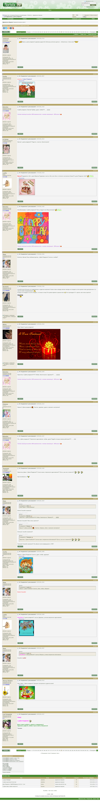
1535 (95, 549)
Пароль (74, 16)
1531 (95, 401)
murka (5, 76)
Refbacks (5, 770)
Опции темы (83, 34)
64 (37, 32)
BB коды (4, 763)
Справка (25, 18)
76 (59, 32)
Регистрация (10, 18)
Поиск (50, 10)
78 (63, 32)
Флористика (89, 798)
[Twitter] (6, 28)
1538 (95, 646)
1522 (95, 74)
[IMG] (4, 765)
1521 (95, 36)
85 (76, 32)
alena (4, 324)
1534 (95, 498)
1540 (95, 712)
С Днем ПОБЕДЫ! (7, 779)
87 (80, 32)
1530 (95, 369)
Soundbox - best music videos (50, 790)
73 (53, 32)
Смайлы (4, 764)
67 (42, 32)
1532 (95, 434)
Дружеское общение (37, 15)
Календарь (57, 18)
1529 (95, 322)
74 (55, 32)
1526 (95, 204)
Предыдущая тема (46, 753)
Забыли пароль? (94, 15)
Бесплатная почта (89, 1)
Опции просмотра (92, 34)
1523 (95, 104)
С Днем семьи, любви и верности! (10, 786)
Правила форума (6, 772)
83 (72, 32)
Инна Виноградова (21, 209)
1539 (95, 678)
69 (46, 32)
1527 (95, 252)
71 (50, 32)
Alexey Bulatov (8, 681)
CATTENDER (7, 714)
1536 (95, 580)
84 (74, 32)
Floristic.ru (30, 15)
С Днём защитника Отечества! (9, 782)
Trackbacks (5, 767)
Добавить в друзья (7, 55)
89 (83, 32)
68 (44, 32)
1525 (95, 170)
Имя (73, 15)
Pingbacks (5, 769)
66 (40, 32)
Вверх (98, 798)
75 (57, 32)
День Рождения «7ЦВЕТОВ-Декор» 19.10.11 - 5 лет (14, 784)
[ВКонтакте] (4, 28)
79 (65, 32)
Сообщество (39, 18)
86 (78, 32)
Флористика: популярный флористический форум (15, 15)
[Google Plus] (13, 28)
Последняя (93, 32)
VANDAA (6, 39)
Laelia (5, 173)
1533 (95, 466)
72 (51, 32)
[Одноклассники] (8, 28)
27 (33, 32)
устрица (5, 139)
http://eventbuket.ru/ (22, 476)
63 (35, 32)
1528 (95, 284)
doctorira (6, 287)
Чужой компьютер (89, 6)
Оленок (5, 404)
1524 (95, 136)
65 (38, 32)
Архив (94, 798)
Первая (28, 32)
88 (81, 32)
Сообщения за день (76, 18)
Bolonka (5, 107)
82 (70, 32)
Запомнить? (87, 15)
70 (48, 32)
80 (67, 32)
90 (85, 32)
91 (87, 32)
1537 (95, 612)
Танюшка (6, 468)
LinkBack (76, 34)
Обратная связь (82, 798)
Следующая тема (54, 753)
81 (68, 32)
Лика (4, 254)
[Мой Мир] (11, 28)
